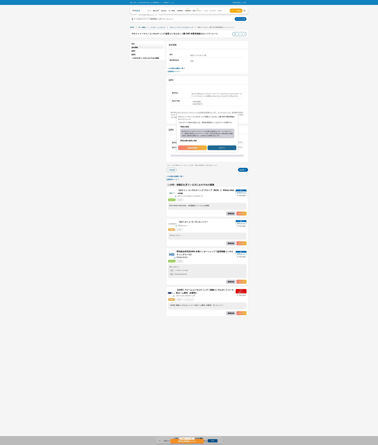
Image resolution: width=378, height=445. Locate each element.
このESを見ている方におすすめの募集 (145, 58)
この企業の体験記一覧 (175, 68)
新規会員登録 (192, 148)
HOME (132, 27)
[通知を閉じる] (156, 15)
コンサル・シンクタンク (157, 27)
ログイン (222, 148)
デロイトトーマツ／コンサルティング (181, 27)
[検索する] (244, 10)
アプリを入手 (241, 19)
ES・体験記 (142, 27)
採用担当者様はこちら (238, 2)
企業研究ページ (173, 71)
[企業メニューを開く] (172, 193)
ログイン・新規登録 (236, 11)
